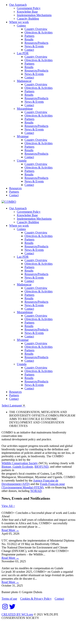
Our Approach (18, 4)
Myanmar (23, 136)
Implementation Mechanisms (34, 15)
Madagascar (24, 81)
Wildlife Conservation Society (20, 463)
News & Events (34, 46)
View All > (8, 506)
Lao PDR (23, 53)
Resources (15, 188)
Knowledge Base (27, 11)
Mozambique (25, 108)
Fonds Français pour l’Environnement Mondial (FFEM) (33, 485)
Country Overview (36, 29)
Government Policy (28, 8)
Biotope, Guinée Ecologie (17, 466)
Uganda (21, 160)
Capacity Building (28, 18)
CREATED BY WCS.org (17, 614)
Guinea (21, 25)
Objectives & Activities (39, 32)
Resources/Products (36, 42)
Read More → (10, 530)
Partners (29, 36)
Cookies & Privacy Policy (36, 598)
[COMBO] (9, 201)
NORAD (36, 491)
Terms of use (9, 598)
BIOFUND (42, 466)
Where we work (19, 22)
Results (29, 39)
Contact (29, 49)
